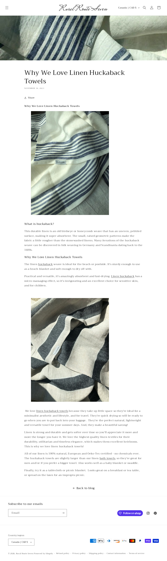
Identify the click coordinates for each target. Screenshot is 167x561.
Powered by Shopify (43, 553)
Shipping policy (96, 553)
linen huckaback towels (52, 411)
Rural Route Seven (24, 553)
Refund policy (62, 553)
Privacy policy (79, 553)
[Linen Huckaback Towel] (70, 217)
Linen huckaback (122, 276)
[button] (6, 7)
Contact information (116, 553)
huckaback (45, 264)
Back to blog (85, 488)
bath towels (107, 458)
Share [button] (31, 98)
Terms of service (136, 553)
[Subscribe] (63, 513)
